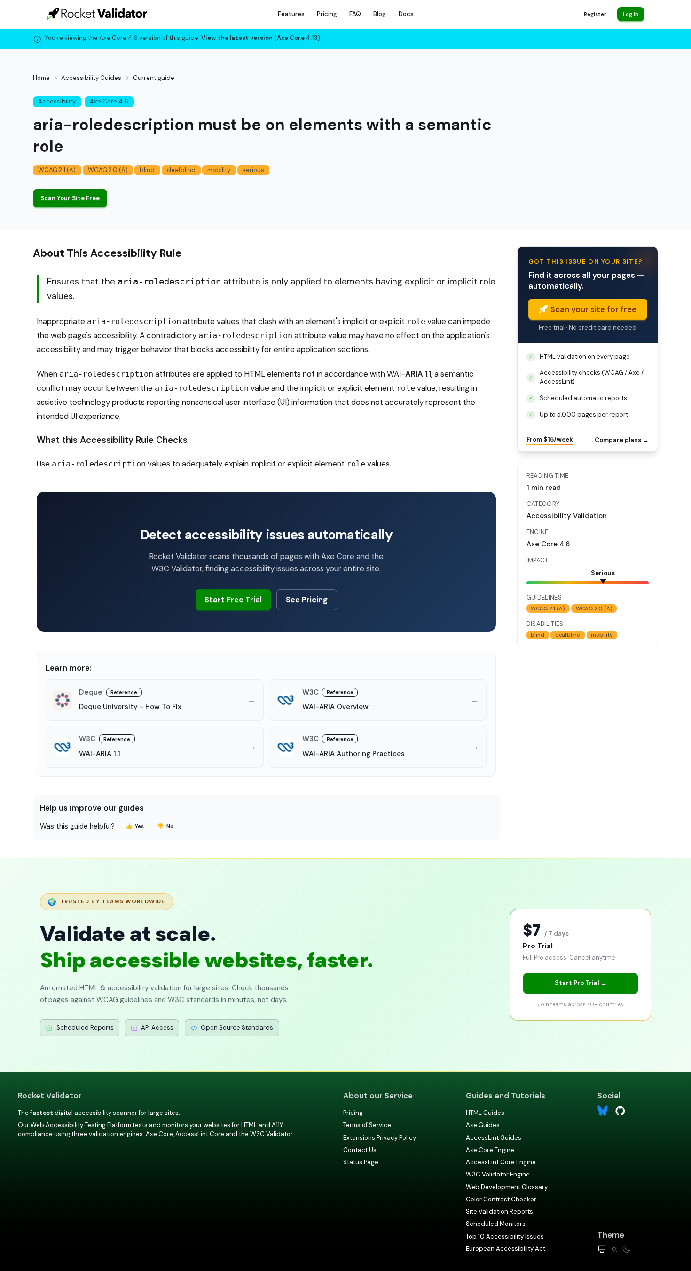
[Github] (620, 1110)
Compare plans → (622, 440)
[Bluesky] (602, 1110)
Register (595, 14)
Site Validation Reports (499, 1212)
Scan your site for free (593, 309)
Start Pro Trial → (581, 983)
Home (41, 78)
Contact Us (360, 1150)
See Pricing (307, 599)
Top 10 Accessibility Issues (505, 1236)
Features (291, 14)
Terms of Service (367, 1125)
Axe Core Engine (490, 1150)
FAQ (355, 14)
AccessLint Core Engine (501, 1162)
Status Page (360, 1162)
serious (253, 170)
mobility (218, 170)
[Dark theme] (626, 1249)
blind (147, 170)
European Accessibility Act (505, 1249)
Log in (630, 14)
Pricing (327, 14)
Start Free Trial (233, 599)
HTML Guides (485, 1113)
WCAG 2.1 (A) (57, 170)
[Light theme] (614, 1249)
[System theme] (601, 1249)
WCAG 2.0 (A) (108, 170)
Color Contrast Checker (501, 1199)
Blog (379, 14)
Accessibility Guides (91, 78)
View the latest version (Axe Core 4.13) (260, 38)
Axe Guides (483, 1125)
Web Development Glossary (507, 1187)
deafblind (181, 170)
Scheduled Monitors (496, 1224)
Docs (406, 14)
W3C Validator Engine (498, 1174)
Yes (135, 826)
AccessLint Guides (493, 1138)
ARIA (414, 374)
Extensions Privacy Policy (379, 1138)
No (165, 826)
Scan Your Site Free (70, 198)
